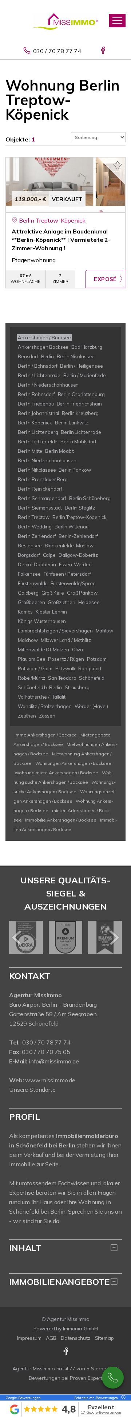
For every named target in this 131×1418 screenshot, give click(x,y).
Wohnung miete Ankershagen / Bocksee (56, 772)
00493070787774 (113, 1378)
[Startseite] (65, 20)
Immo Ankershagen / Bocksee (46, 735)
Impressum (29, 1338)
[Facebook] (103, 51)
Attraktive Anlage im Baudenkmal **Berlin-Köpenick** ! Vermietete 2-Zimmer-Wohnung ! (61, 240)
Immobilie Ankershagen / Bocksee (60, 820)
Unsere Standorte (32, 1089)
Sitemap (104, 1338)
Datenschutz (76, 1338)
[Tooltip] (122, 1398)
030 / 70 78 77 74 (57, 51)
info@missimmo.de (54, 1061)
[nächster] (114, 937)
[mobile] (117, 20)
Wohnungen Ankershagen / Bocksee (73, 763)
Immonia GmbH (80, 1328)
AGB (51, 1338)
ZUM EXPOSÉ (105, 279)
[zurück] (17, 937)
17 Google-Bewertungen (101, 1412)
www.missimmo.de (50, 1080)
